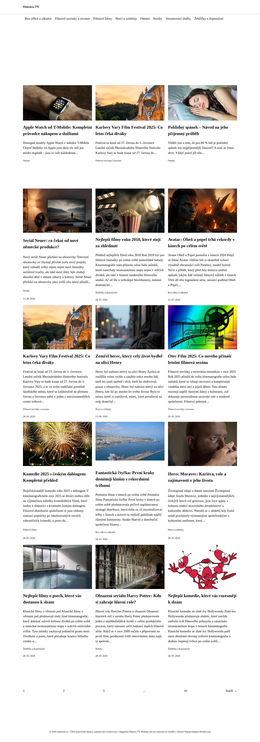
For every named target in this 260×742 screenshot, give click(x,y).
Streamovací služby (178, 18)
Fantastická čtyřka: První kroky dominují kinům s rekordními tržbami (125, 479)
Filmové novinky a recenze (72, 18)
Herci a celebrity (126, 18)
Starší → (231, 691)
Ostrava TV (31, 6)
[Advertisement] (130, 47)
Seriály (157, 18)
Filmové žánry (102, 18)
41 (185, 691)
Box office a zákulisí (38, 18)
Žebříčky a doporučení (208, 18)
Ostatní (145, 18)
